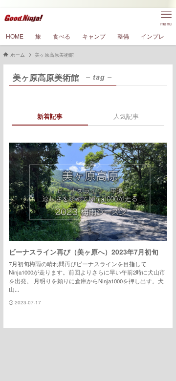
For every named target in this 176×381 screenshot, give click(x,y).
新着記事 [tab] (50, 116)
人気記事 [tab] (126, 116)
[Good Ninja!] (23, 17)
